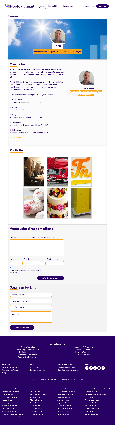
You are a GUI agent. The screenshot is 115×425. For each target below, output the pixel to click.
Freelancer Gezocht (64, 414)
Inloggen (102, 6)
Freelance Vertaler (91, 391)
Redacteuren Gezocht (37, 397)
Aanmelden (89, 6)
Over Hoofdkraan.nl (10, 367)
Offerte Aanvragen (50, 278)
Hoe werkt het (53, 6)
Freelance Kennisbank (67, 367)
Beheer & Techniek (83, 352)
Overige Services (83, 355)
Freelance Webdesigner (65, 394)
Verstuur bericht (22, 327)
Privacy (32, 379)
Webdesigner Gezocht (9, 405)
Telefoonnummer (54, 259)
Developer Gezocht (91, 414)
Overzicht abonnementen (68, 370)
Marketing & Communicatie (27, 350)
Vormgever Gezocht (36, 414)
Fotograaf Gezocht (36, 389)
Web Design (75, 91)
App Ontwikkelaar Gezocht (38, 394)
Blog (4, 373)
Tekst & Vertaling (28, 347)
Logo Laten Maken (36, 408)
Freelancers (44, 8)
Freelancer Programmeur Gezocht (13, 417)
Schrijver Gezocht (90, 405)
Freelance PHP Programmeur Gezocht (97, 389)
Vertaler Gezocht (7, 400)
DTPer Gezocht (35, 405)
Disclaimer (43, 379)
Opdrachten (68, 6)
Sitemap (53, 379)
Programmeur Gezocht (92, 400)
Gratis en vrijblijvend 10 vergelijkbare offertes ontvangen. (26, 271)
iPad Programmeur (8, 403)
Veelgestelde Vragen (10, 370)
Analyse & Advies (83, 350)
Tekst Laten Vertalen (64, 397)
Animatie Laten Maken (9, 397)
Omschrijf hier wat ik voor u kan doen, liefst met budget (32, 237)
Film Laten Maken (35, 391)
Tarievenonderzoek (38, 370)
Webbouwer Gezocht (9, 411)
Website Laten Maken (92, 403)
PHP (100, 91)
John (22, 16)
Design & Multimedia (27, 352)
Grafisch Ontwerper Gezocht (67, 408)
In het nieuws (35, 367)
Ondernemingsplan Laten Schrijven (13, 414)
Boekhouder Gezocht (92, 408)
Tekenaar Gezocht (36, 400)
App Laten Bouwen (64, 400)
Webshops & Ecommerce (89, 91)
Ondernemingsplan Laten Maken (95, 394)
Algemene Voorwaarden (68, 379)
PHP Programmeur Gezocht (66, 391)
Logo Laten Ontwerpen (92, 411)
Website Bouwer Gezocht (38, 411)
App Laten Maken (63, 403)
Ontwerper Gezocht (64, 411)
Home (41, 6)
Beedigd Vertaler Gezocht (10, 391)
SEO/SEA (82, 94)
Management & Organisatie (82, 347)
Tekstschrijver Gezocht (9, 389)
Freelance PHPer (7, 394)
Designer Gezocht (8, 408)
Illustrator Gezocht (91, 397)
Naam (12, 259)
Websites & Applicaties (27, 355)
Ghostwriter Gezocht (64, 405)
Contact (82, 379)
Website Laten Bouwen (37, 403)
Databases (90, 94)
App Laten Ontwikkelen (65, 389)
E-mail (26, 259)
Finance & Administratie (28, 357)
